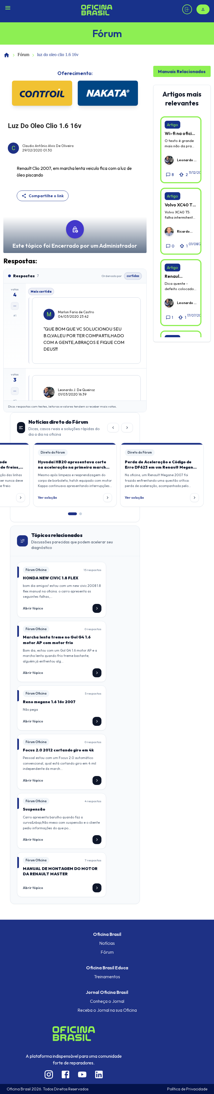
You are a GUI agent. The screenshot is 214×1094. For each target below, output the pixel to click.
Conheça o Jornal (107, 1001)
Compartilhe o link (46, 195)
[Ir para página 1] (72, 513)
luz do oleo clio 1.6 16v (58, 54)
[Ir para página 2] (80, 513)
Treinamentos (107, 976)
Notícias (107, 943)
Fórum (23, 54)
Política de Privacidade (187, 1088)
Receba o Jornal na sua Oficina (107, 1010)
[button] (75, 475)
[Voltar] (113, 427)
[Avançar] (127, 427)
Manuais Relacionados (182, 71)
